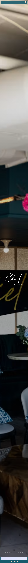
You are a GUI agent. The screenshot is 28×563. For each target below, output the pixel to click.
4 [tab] (11, 554)
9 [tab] (20, 554)
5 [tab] (13, 554)
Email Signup (14, 561)
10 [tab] (22, 554)
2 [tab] (7, 554)
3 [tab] (9, 554)
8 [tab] (19, 554)
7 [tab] (17, 554)
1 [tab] (5, 554)
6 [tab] (15, 554)
